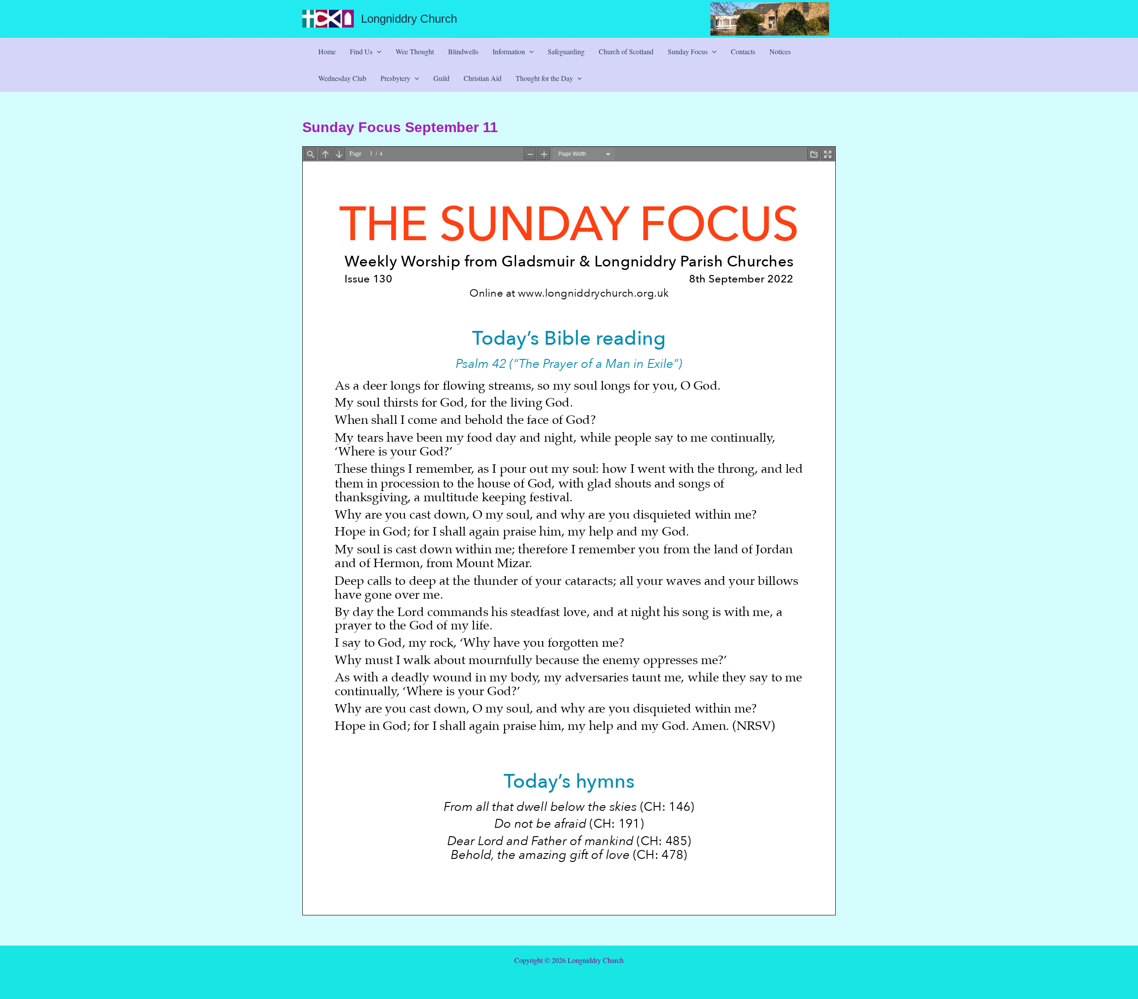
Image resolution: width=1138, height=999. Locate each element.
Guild (441, 78)
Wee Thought (415, 51)
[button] (377, 51)
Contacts (743, 51)
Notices (780, 51)
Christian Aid (482, 78)
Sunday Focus (688, 51)
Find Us (361, 51)
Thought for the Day (544, 78)
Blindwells (463, 51)
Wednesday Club (342, 78)
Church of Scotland (626, 51)
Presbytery (395, 78)
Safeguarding (566, 51)
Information (509, 51)
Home (327, 51)
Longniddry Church (409, 18)
